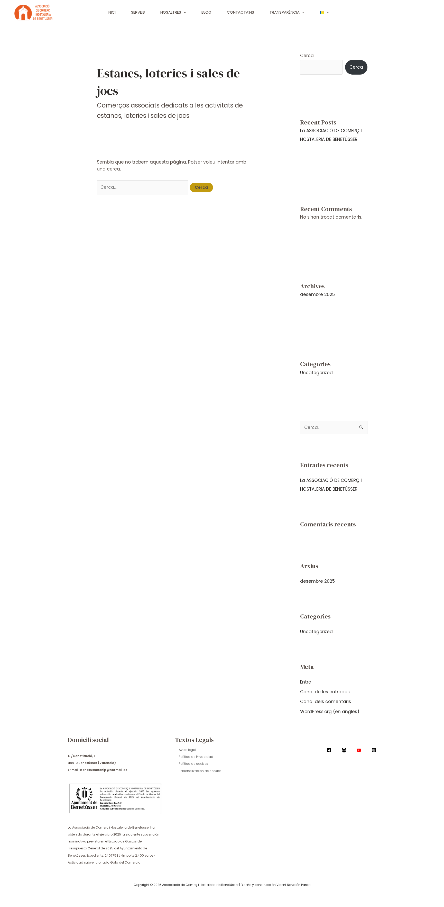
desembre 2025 (317, 294)
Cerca (307, 55)
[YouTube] (359, 750)
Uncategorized (316, 373)
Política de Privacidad (196, 757)
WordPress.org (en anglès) (329, 711)
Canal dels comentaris (325, 701)
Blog (206, 12)
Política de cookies (193, 763)
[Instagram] (374, 750)
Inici (112, 12)
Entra (305, 682)
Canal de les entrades (325, 692)
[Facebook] (329, 750)
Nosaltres (170, 12)
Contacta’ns (240, 12)
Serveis (138, 12)
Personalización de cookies (200, 771)
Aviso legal (187, 750)
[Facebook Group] (344, 750)
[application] (183, 12)
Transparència (285, 12)
